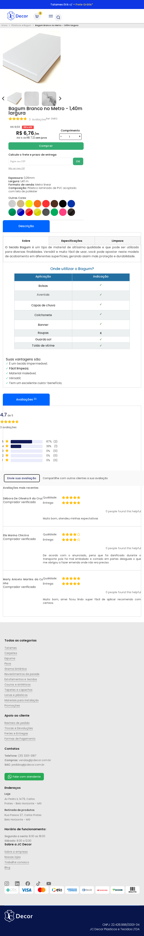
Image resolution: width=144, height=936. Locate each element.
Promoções (12, 705)
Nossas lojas (12, 857)
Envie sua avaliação (21, 478)
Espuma (9, 658)
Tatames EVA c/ (71, 4)
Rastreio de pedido (17, 723)
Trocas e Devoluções (18, 728)
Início (4, 25)
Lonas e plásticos (16, 695)
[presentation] (60, 97)
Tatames (10, 648)
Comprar (46, 146)
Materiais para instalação (21, 700)
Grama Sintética (15, 669)
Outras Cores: (17, 198)
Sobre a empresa (16, 852)
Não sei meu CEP (16, 168)
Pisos (7, 663)
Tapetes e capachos (18, 690)
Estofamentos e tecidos (20, 679)
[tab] (26, 240)
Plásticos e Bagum (21, 25)
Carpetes (10, 653)
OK (78, 161)
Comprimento (70, 130)
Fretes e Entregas (16, 733)
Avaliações (26, 399)
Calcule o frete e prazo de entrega (32, 155)
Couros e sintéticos (17, 684)
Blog (7, 867)
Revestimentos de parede (22, 674)
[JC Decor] (17, 16)
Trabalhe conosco (16, 862)
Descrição (26, 226)
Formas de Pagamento (20, 739)
